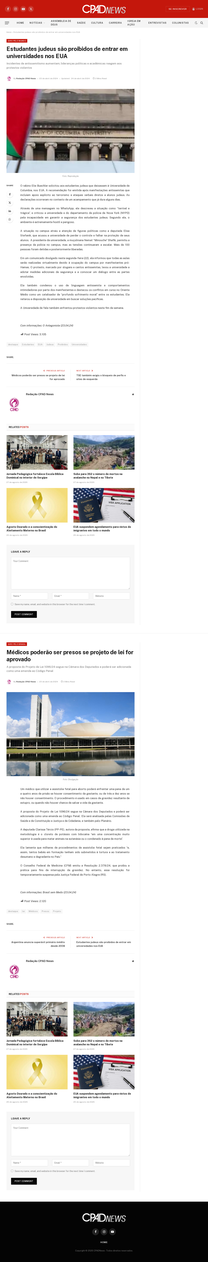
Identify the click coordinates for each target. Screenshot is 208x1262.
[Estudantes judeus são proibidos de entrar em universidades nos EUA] (70, 131)
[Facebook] (9, 194)
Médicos (33, 911)
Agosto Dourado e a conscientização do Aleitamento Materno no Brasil (31, 528)
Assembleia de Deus (61, 23)
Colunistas (180, 23)
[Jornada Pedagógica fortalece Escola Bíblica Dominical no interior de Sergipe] (37, 452)
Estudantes (28, 344)
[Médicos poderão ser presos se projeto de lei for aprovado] (70, 734)
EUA (40, 344)
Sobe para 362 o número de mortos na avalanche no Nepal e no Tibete (97, 475)
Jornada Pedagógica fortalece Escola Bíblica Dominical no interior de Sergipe (34, 475)
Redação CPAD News (26, 78)
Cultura (97, 23)
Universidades (79, 344)
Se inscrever (178, 9)
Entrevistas (157, 23)
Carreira (115, 23)
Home (20, 23)
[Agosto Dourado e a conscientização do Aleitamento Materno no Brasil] (37, 505)
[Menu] (7, 23)
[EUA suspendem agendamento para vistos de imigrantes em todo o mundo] (104, 505)
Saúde (81, 23)
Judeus (50, 344)
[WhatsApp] (9, 219)
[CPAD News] (104, 9)
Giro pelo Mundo (17, 41)
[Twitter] (9, 202)
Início (9, 32)
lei (23, 911)
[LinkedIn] (9, 211)
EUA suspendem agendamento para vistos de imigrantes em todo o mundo (102, 528)
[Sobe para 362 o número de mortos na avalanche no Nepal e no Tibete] (104, 452)
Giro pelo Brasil (17, 644)
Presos (45, 911)
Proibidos (63, 344)
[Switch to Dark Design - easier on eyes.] (196, 22)
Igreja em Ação (134, 23)
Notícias (36, 23)
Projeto (57, 911)
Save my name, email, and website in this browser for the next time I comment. (55, 604)
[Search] (201, 23)
